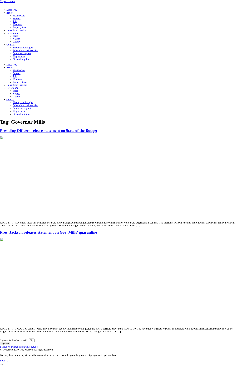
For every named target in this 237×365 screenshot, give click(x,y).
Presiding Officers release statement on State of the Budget (48, 130)
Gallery (16, 41)
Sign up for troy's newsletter (14, 340)
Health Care (19, 15)
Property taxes (20, 27)
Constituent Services (16, 30)
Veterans (17, 24)
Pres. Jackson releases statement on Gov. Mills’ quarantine (48, 232)
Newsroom (12, 33)
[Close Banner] (1, 364)
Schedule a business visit (25, 50)
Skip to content (7, 1)
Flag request (19, 56)
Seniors (16, 18)
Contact (10, 44)
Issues (9, 12)
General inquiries (21, 59)
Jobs (15, 21)
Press (15, 36)
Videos (16, 38)
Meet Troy (11, 9)
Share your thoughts (23, 47)
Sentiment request (22, 53)
